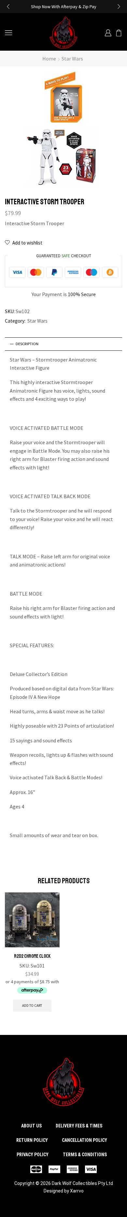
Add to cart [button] (32, 1005)
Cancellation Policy (84, 1140)
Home (49, 58)
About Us (31, 1125)
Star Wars (72, 58)
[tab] (63, 344)
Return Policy (32, 1140)
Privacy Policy (33, 1154)
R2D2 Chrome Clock (32, 956)
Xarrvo (77, 1190)
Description (27, 343)
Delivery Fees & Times (79, 1125)
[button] (8, 6)
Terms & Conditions (85, 1154)
